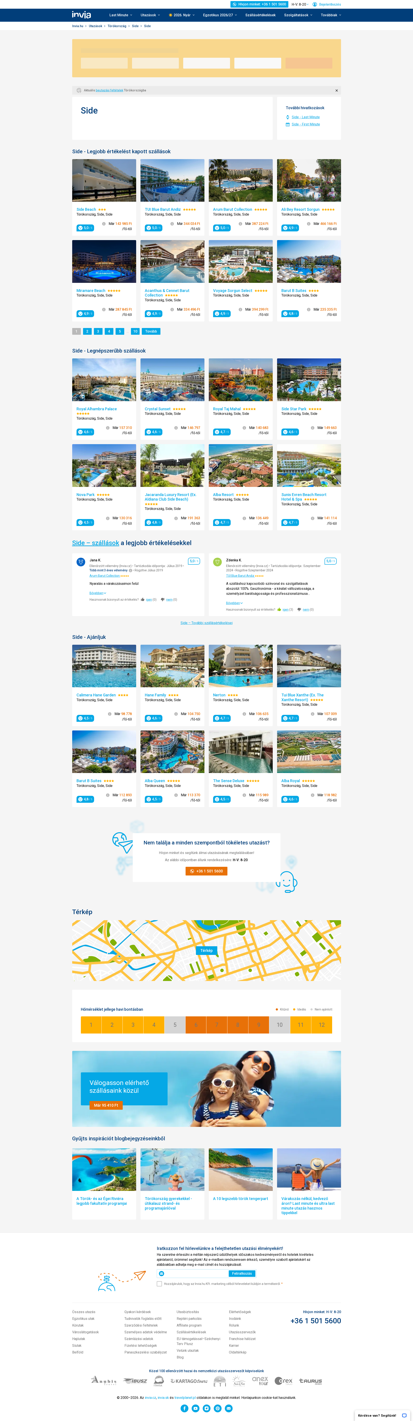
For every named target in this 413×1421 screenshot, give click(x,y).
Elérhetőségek (240, 1312)
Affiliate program (189, 1325)
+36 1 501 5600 (316, 1320)
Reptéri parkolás (189, 1319)
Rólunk (234, 1325)
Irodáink (235, 1319)
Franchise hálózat (242, 1339)
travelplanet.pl (185, 1398)
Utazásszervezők (242, 1332)
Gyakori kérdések (137, 1312)
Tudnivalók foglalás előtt (143, 1319)
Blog (180, 1357)
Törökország (117, 26)
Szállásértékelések (260, 15)
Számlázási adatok (138, 1339)
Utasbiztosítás (188, 1312)
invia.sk (163, 1398)
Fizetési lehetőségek (140, 1346)
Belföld (77, 1352)
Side (135, 26)
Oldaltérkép (237, 1352)
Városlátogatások (85, 1332)
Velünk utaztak (188, 1350)
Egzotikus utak (83, 1319)
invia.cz (150, 1398)
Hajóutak (78, 1339)
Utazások (96, 26)
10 (136, 331)
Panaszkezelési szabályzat (145, 1352)
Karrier (234, 1346)
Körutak (78, 1325)
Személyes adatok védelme (145, 1332)
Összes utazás (83, 1312)
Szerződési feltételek (141, 1325)
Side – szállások (95, 543)
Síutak (77, 1346)
